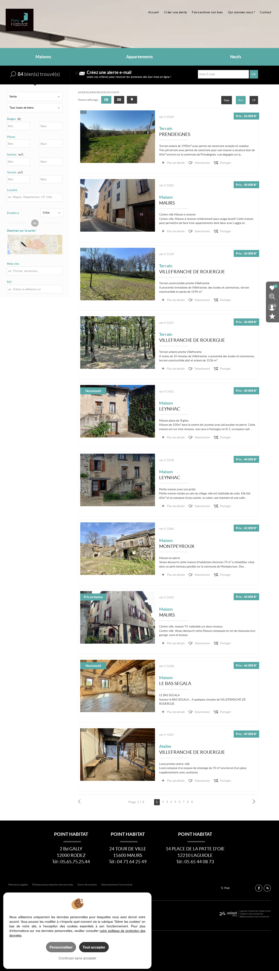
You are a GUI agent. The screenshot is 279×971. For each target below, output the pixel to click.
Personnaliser (61, 947)
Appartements (139, 57)
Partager (225, 162)
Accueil (153, 12)
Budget (11, 119)
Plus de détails (176, 162)
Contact (265, 12)
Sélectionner (202, 162)
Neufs (235, 57)
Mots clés (13, 263)
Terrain (15, 172)
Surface (15, 154)
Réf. (9, 282)
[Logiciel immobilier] (228, 913)
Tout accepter (94, 947)
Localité (12, 190)
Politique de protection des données (52, 884)
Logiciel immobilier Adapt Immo (255, 911)
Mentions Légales (18, 884)
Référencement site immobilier (254, 916)
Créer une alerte (175, 12)
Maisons (43, 57)
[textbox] (34, 197)
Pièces (11, 136)
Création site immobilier (251, 914)
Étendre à (13, 213)
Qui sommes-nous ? (241, 12)
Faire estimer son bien (207, 12)
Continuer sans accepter (77, 958)
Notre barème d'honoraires (117, 884)
